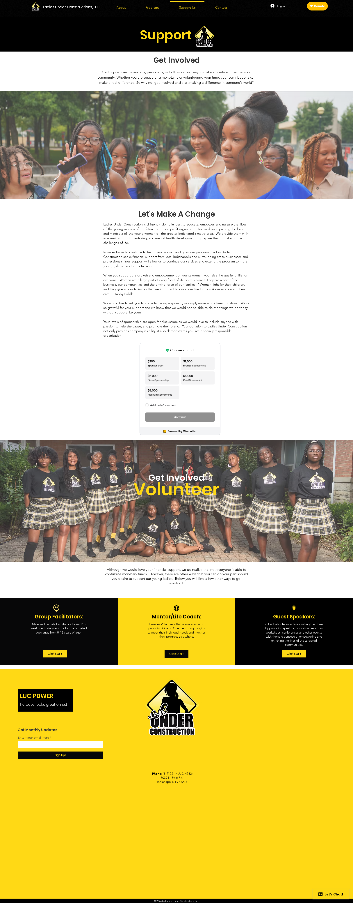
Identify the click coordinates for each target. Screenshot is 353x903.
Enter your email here (33, 737)
